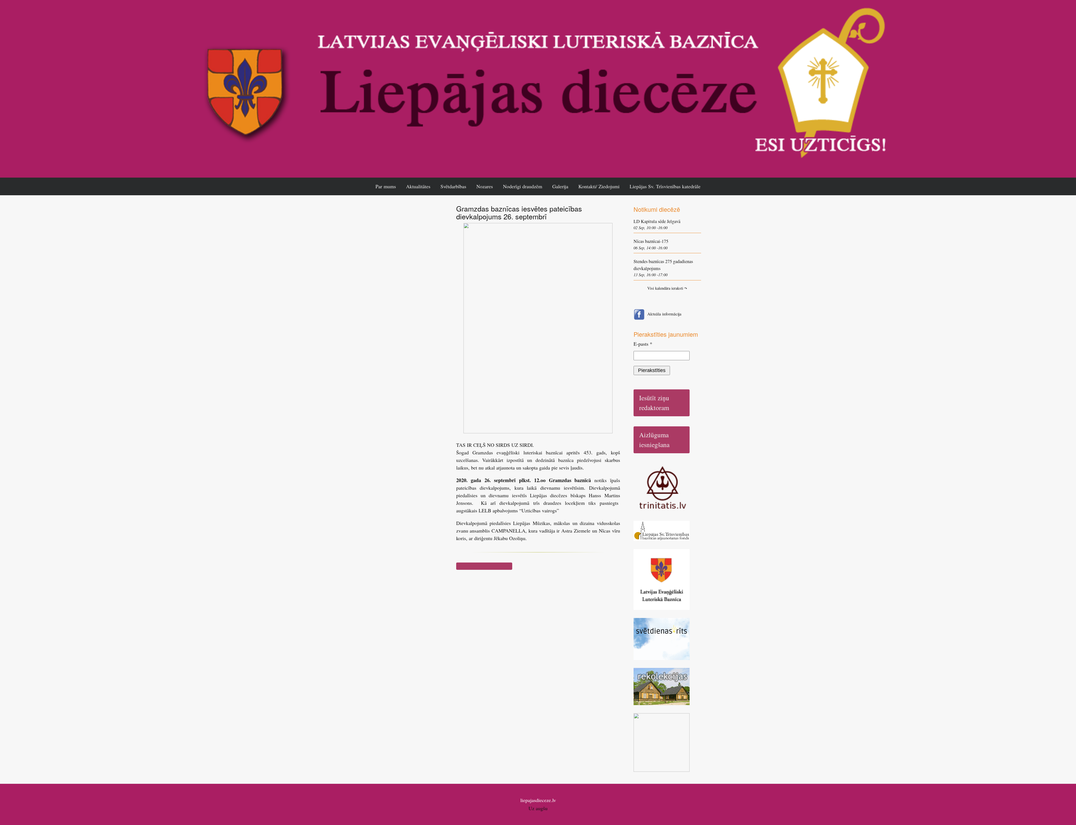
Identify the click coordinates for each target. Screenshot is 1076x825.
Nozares (484, 186)
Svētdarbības (453, 186)
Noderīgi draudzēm (522, 186)
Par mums (385, 186)
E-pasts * (643, 343)
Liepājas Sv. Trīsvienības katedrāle (665, 186)
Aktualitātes (418, 186)
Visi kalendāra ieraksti (667, 288)
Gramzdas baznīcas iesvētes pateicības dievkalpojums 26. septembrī (519, 212)
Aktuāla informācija (664, 314)
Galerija (560, 186)
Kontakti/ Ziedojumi (599, 186)
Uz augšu (538, 808)
